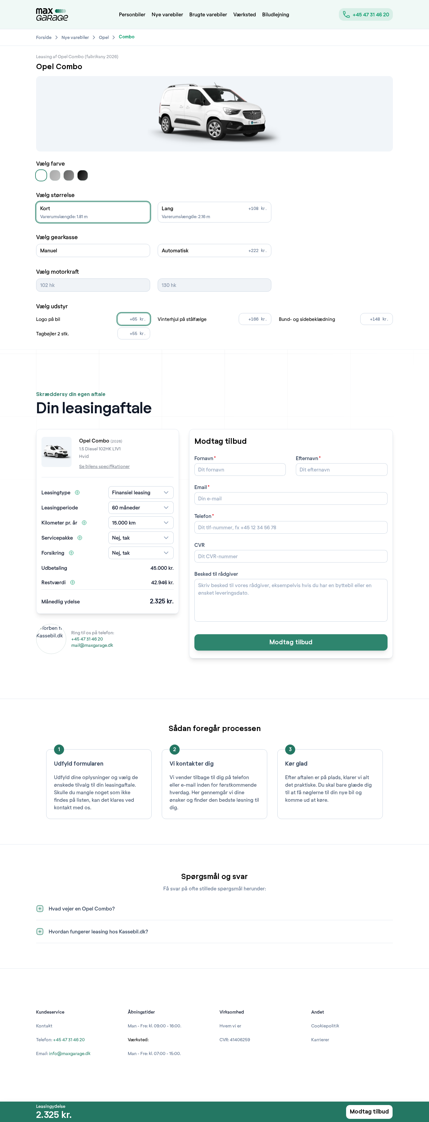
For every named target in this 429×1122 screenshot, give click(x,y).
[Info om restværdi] (72, 582)
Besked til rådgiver (216, 574)
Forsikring (52, 553)
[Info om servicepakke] (79, 537)
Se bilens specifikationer (104, 466)
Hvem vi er (230, 1025)
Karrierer (320, 1039)
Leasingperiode (59, 507)
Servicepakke (57, 538)
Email (200, 487)
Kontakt (44, 1025)
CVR (199, 545)
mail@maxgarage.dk (92, 645)
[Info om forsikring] (71, 552)
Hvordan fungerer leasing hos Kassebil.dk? (98, 931)
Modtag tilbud (290, 642)
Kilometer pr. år (59, 522)
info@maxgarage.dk (69, 1053)
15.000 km (124, 522)
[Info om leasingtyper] (77, 492)
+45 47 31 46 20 (371, 14)
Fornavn (203, 458)
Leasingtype (55, 492)
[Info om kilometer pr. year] (84, 522)
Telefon (202, 516)
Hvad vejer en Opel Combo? (82, 908)
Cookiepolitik (325, 1025)
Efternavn (307, 458)
